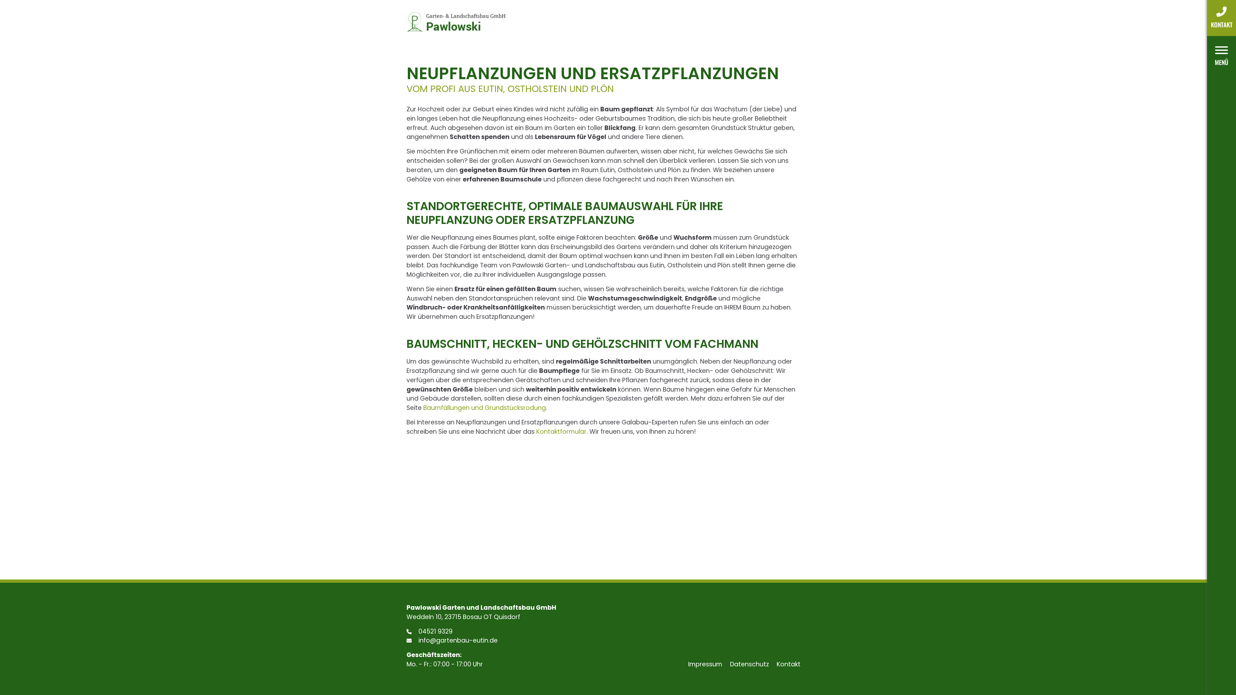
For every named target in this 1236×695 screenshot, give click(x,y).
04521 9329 (435, 631)
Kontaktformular (561, 431)
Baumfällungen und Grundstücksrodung (484, 407)
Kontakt (789, 664)
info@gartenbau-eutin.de (457, 640)
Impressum (705, 664)
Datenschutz (749, 664)
